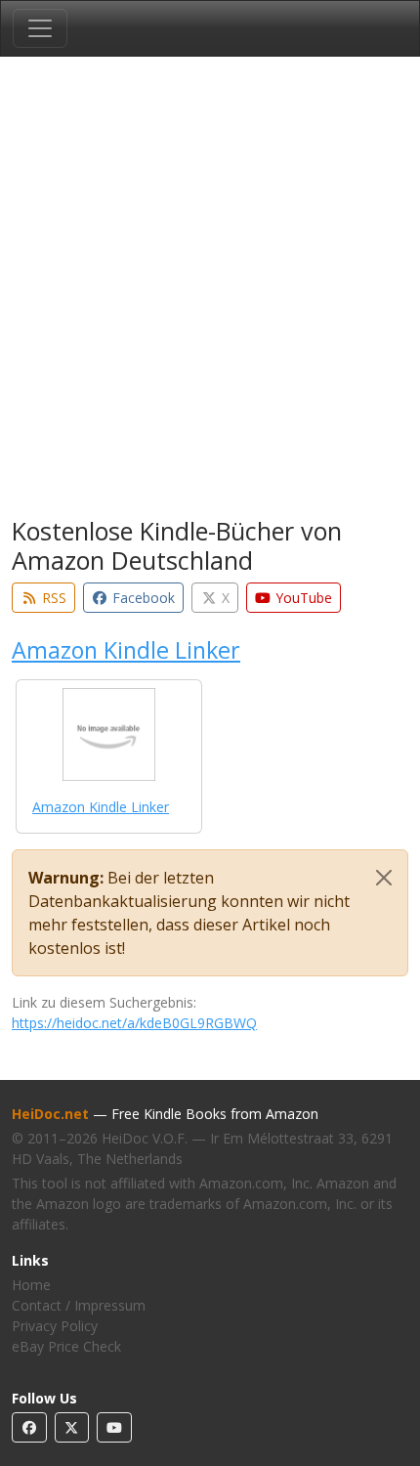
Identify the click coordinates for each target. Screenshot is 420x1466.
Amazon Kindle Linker (126, 650)
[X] (72, 1427)
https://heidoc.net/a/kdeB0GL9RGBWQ (134, 1022)
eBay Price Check (66, 1346)
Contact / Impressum (79, 1305)
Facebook (141, 597)
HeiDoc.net (50, 1113)
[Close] (383, 877)
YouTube (302, 597)
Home (31, 1284)
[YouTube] (114, 1427)
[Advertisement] (210, 290)
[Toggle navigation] (40, 28)
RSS (52, 597)
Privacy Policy (55, 1325)
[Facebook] (29, 1427)
